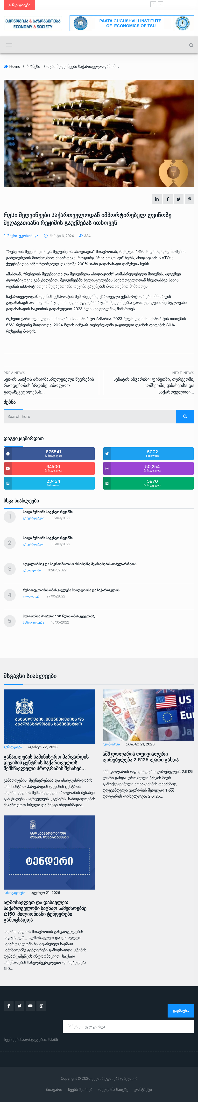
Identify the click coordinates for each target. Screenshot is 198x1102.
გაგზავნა (181, 1010)
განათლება (32, 570)
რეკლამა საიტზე (113, 1090)
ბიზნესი (33, 66)
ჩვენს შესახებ (80, 1090)
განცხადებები (33, 518)
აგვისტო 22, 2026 (42, 747)
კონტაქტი (143, 1090)
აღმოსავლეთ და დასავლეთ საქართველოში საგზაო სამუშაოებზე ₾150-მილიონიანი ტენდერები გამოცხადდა (45, 911)
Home (14, 66)
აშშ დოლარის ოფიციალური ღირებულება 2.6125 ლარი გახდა (141, 757)
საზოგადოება (33, 622)
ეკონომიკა (28, 235)
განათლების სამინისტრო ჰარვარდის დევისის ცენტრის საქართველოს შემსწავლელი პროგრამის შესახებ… (46, 762)
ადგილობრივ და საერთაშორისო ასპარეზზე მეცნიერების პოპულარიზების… (81, 564)
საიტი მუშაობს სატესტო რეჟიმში (123, 5)
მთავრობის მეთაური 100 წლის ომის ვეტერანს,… (60, 616)
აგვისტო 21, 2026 (140, 744)
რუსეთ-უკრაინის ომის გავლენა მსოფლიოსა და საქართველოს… (72, 590)
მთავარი (54, 1090)
